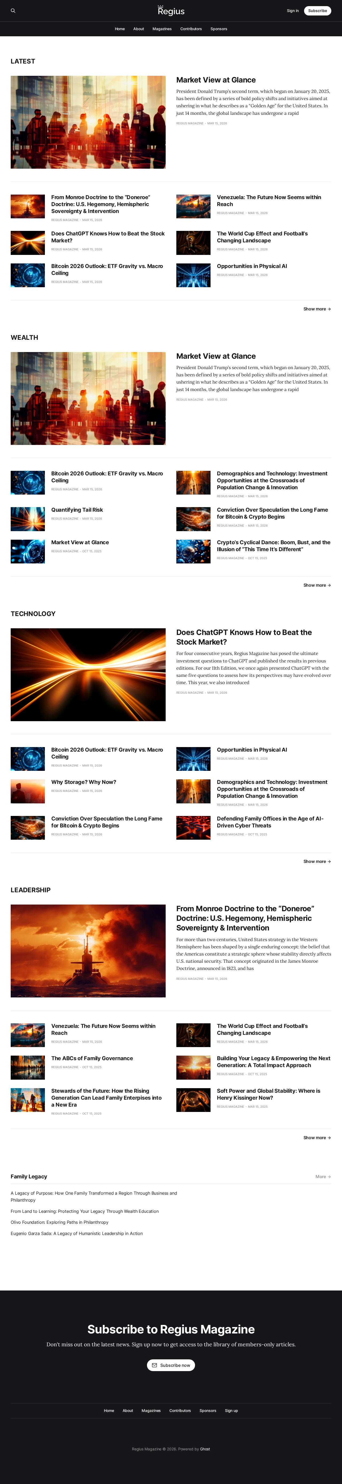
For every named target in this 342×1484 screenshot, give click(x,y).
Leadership (31, 890)
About (138, 28)
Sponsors (219, 28)
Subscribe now (175, 1365)
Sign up (231, 1410)
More (321, 1176)
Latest (23, 61)
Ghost (205, 1449)
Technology (33, 614)
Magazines (162, 28)
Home (120, 28)
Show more (315, 308)
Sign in (293, 10)
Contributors (191, 28)
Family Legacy (29, 1176)
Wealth (24, 337)
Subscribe (317, 10)
